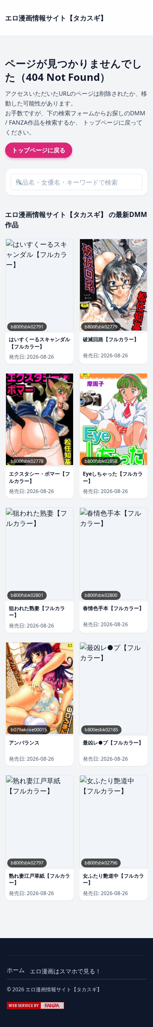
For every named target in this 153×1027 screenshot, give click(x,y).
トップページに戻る (38, 150)
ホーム (16, 970)
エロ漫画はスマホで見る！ (65, 971)
